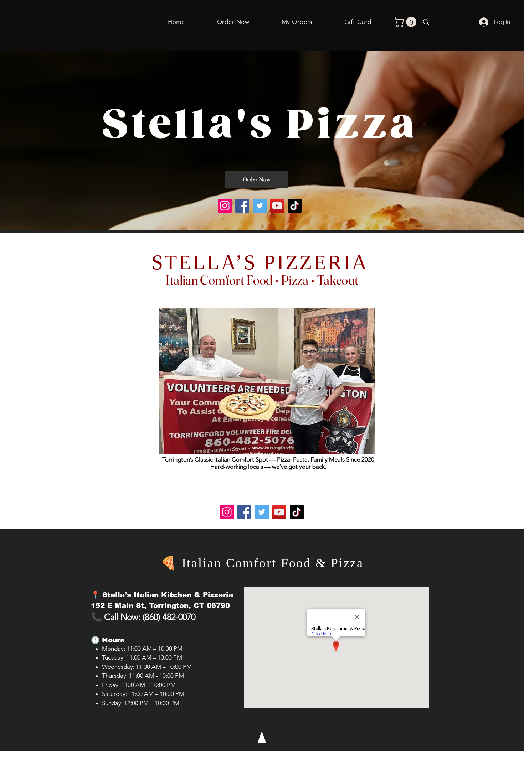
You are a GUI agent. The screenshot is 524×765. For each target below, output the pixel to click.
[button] (406, 22)
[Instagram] (225, 206)
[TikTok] (295, 206)
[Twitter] (260, 206)
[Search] (426, 22)
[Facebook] (242, 206)
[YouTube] (277, 206)
